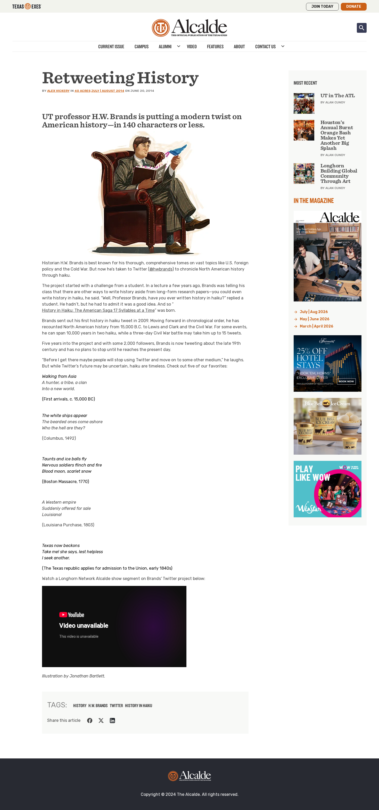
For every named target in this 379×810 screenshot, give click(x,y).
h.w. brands (98, 705)
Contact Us (265, 46)
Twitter (116, 705)
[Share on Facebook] (90, 720)
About (239, 46)
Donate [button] (353, 6)
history (79, 705)
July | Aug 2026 (314, 312)
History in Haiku (138, 705)
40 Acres (82, 91)
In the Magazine (314, 200)
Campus (142, 46)
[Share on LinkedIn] (112, 720)
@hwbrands (161, 269)
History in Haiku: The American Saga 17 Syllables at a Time (98, 310)
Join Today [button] (322, 6)
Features (215, 46)
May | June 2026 (314, 319)
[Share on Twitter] (101, 720)
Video (192, 46)
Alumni (165, 46)
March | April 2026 (316, 326)
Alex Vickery (58, 91)
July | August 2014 (107, 91)
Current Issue (111, 46)
